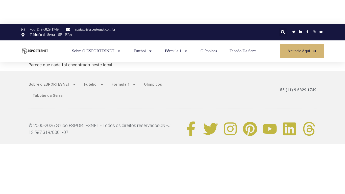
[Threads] (309, 129)
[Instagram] (230, 129)
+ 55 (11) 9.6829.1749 (296, 90)
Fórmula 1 (173, 51)
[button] (283, 32)
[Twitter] (210, 129)
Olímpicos (209, 51)
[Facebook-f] (191, 129)
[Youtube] (269, 129)
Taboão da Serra (243, 51)
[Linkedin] (289, 129)
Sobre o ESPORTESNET (93, 51)
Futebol (140, 51)
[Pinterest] (250, 129)
